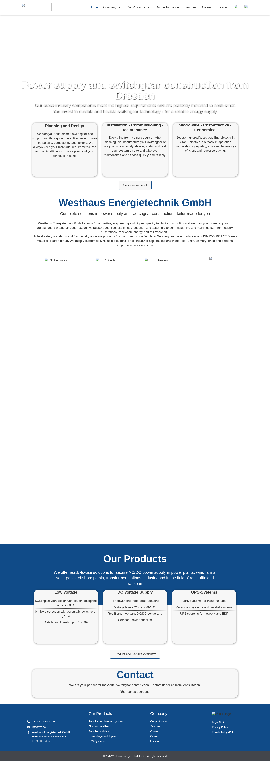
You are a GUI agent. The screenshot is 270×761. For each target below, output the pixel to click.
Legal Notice (219, 722)
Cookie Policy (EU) (223, 732)
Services (190, 7)
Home (94, 7)
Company (109, 7)
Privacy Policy (220, 727)
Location (222, 7)
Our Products (136, 7)
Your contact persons (135, 691)
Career (206, 7)
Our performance (167, 7)
